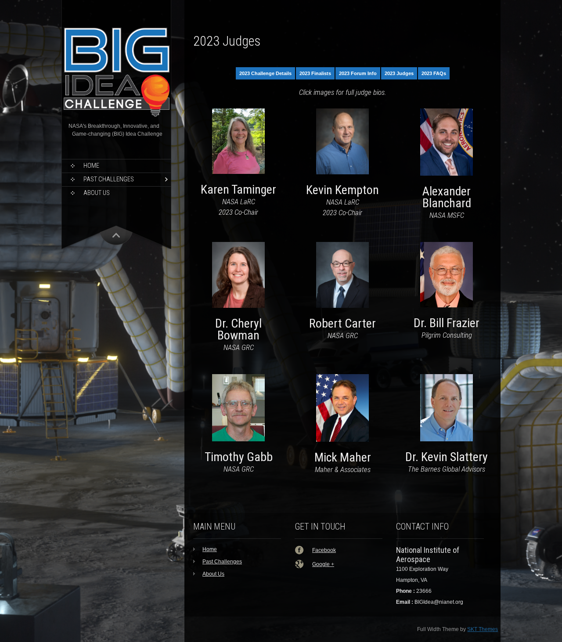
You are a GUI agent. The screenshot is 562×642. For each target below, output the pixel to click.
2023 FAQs (434, 73)
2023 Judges (399, 73)
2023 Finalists (315, 73)
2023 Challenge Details (265, 73)
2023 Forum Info (358, 73)
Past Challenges (108, 179)
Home (91, 166)
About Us (96, 193)
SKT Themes (482, 629)
